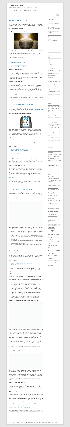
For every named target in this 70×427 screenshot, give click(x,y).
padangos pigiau (56, 211)
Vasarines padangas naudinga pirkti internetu (19, 150)
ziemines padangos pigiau (54, 260)
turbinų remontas (57, 224)
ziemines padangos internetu (52, 257)
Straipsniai (14, 94)
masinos (56, 192)
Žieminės (34, 10)
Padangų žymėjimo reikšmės (16, 264)
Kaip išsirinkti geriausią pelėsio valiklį (53, 73)
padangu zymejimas (52, 212)
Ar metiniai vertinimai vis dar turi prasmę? (54, 154)
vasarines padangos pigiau (33, 97)
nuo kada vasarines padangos (52, 206)
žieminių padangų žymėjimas (52, 263)
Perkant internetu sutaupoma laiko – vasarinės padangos (21, 263)
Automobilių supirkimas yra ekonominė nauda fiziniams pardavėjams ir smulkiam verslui (54, 134)
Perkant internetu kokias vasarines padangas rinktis (20, 63)
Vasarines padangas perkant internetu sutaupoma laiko (21, 151)
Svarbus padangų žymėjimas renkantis (18, 66)
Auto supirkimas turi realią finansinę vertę (54, 115)
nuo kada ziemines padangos (52, 208)
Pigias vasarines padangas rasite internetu (54, 143)
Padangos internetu (16, 5)
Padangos (45, 422)
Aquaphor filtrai (50, 77)
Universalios (16, 10)
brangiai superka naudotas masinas (53, 188)
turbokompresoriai (50, 225)
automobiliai (51, 185)
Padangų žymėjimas (51, 27)
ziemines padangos (52, 255)
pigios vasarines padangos (21, 411)
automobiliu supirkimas (56, 185)
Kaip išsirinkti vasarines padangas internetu (19, 149)
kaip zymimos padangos (51, 192)
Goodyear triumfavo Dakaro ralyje (18, 20)
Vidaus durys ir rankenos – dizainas (53, 156)
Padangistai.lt (11, 177)
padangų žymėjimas (52, 216)
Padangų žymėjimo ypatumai (16, 153)
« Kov (51, 64)
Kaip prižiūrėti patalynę (51, 75)
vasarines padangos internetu (15, 97)
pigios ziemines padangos (51, 220)
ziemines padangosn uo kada (52, 258)
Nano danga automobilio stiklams (53, 99)
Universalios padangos (34, 422)
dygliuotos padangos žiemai (52, 190)
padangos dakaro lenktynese (21, 95)
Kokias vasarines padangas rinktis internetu (21, 104)
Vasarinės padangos (21, 422)
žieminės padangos (18, 252)
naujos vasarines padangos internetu (34, 180)
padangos (57, 208)
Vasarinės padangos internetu (25, 10)
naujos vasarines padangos (33, 94)
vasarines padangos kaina (24, 97)
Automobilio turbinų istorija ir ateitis (53, 178)
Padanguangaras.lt (26, 407)
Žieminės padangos (28, 422)
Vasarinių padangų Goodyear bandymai (18, 62)
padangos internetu (50, 211)
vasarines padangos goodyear (52, 232)
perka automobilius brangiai (52, 217)
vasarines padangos (30, 95)
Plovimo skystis (41, 422)
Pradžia (10, 10)
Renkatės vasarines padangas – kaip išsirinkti (21, 189)
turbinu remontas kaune (51, 221)
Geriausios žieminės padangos (52, 40)
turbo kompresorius (56, 225)
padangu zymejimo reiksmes (52, 214)
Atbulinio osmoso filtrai (51, 68)
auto (48, 185)
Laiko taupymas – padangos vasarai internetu (19, 65)
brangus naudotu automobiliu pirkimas (53, 189)
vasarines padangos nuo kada (22, 412)
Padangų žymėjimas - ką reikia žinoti (53, 108)
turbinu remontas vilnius (51, 224)
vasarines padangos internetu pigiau (30, 181)
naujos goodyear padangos (23, 94)
